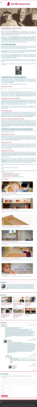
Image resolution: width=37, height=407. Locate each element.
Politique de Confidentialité (30, 405)
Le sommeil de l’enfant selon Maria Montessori (10, 241)
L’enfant (20, 32)
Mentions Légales (22, 405)
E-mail (2, 389)
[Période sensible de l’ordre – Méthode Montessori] (17, 204)
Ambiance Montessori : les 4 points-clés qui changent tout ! (6, 315)
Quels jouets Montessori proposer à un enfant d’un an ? (11, 226)
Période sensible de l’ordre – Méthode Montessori (10, 209)
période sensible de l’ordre (20, 115)
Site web (2, 392)
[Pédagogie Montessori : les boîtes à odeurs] (17, 273)
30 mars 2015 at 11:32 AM (32, 340)
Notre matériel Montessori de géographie (28, 304)
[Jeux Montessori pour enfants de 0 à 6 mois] (17, 190)
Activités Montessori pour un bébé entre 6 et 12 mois (11, 258)
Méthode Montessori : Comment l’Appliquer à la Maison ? (18, 304)
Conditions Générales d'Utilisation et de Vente (10, 405)
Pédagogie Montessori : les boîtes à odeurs (9, 274)
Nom (2, 386)
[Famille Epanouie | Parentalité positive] (18, 4)
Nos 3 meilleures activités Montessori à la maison (6, 304)
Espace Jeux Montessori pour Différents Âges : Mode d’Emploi (18, 315)
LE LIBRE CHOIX (28, 314)
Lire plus (8, 195)
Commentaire (4, 377)
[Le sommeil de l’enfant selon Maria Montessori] (17, 240)
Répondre (34, 338)
